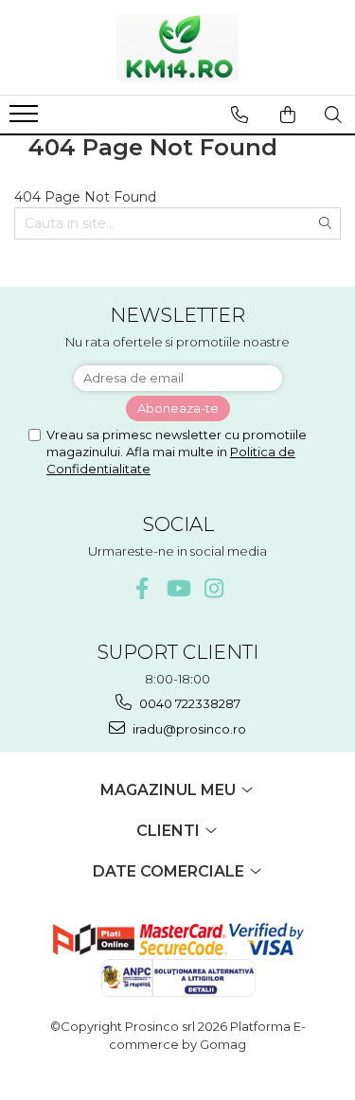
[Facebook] (141, 588)
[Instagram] (213, 588)
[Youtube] (177, 588)
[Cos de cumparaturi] (288, 114)
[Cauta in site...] (333, 114)
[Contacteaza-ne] (239, 114)
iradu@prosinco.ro (188, 728)
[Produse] (26, 119)
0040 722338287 (188, 703)
